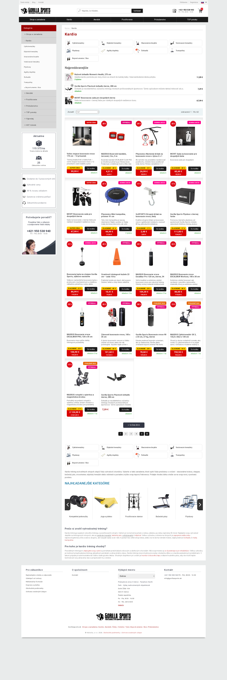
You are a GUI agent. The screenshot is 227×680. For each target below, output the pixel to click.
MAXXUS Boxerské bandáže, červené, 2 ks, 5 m (114, 155)
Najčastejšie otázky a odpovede (39, 575)
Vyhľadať (137, 11)
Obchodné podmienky (34, 588)
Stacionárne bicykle (31, 57)
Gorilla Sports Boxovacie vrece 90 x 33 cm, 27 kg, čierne (151, 335)
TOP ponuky (30, 112)
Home (67, 28)
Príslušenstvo (31, 106)
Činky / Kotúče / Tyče (120, 627)
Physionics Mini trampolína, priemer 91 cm (113, 215)
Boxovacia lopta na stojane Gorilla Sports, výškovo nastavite (82, 275)
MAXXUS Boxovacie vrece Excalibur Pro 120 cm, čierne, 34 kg (150, 275)
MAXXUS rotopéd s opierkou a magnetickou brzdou (80, 396)
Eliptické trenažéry (31, 51)
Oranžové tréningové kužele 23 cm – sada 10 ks (115, 275)
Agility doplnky (29, 72)
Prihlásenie (183, 2)
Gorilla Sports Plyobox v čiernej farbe (184, 215)
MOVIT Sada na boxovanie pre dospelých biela (183, 155)
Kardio (27, 41)
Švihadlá (27, 77)
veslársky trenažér (104, 535)
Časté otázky (24, 2)
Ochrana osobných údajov (36, 592)
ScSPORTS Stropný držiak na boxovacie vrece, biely (149, 215)
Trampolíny (28, 82)
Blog (33, 2)
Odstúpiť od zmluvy (33, 578)
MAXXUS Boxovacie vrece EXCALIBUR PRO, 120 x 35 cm (79, 335)
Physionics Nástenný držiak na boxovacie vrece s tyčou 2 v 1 (149, 155)
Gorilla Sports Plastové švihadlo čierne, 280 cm (115, 396)
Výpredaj (29, 119)
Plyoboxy (27, 67)
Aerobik (28, 93)
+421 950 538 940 (39, 231)
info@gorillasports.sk (173, 578)
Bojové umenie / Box (32, 87)
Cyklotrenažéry (29, 46)
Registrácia (194, 2)
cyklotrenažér (127, 535)
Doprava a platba (33, 585)
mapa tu (121, 605)
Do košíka (91, 169)
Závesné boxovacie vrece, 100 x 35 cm (115, 335)
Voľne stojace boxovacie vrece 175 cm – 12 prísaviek (81, 155)
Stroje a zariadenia (33, 34)
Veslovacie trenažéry (31, 62)
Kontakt (41, 2)
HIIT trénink (30, 125)
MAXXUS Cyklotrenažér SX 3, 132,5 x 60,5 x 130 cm (183, 335)
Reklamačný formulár (34, 582)
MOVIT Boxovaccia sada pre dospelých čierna (79, 215)
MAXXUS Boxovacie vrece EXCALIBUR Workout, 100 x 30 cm (185, 275)
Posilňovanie (30, 99)
